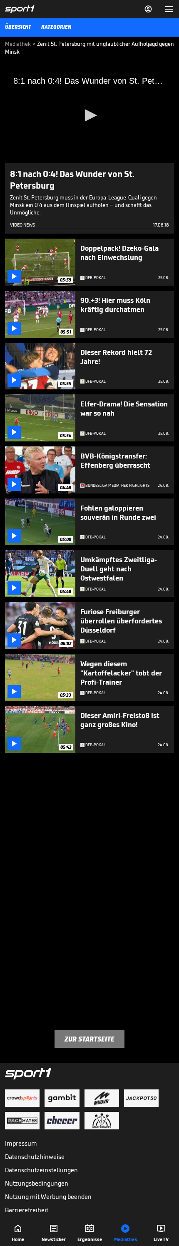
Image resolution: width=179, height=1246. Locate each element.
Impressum (21, 1143)
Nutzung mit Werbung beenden (48, 1197)
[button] (89, 115)
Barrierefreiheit (26, 1210)
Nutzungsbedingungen (36, 1183)
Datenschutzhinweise (35, 1157)
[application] (89, 115)
